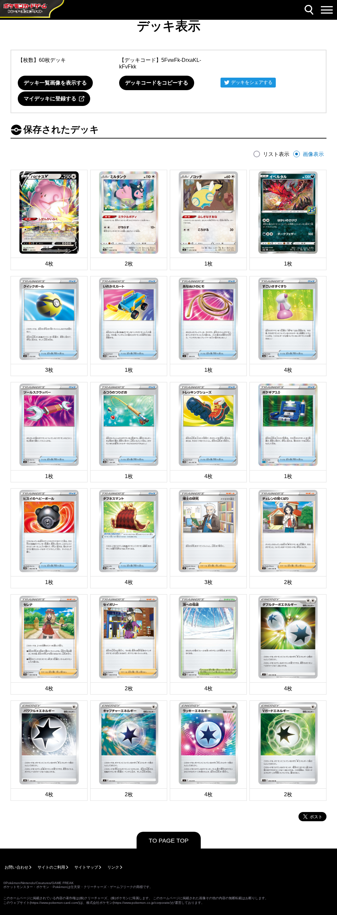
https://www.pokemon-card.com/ (55, 902)
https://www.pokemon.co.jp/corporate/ (142, 902)
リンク (113, 867)
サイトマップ (86, 867)
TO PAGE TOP (169, 840)
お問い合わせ (16, 867)
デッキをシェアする (251, 82)
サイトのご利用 (51, 867)
